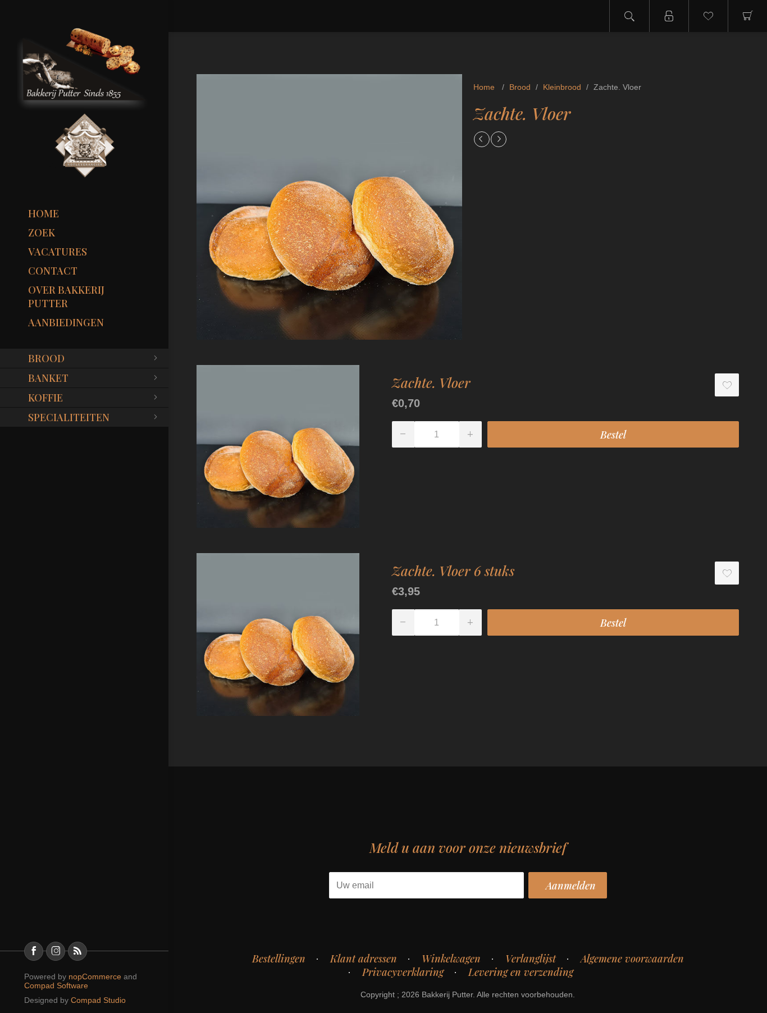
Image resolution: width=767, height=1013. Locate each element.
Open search (629, 16)
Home (43, 213)
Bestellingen (278, 958)
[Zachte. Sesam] (498, 139)
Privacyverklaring (403, 972)
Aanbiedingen (66, 322)
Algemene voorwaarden (632, 958)
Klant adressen (363, 958)
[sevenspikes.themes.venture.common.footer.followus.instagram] (55, 951)
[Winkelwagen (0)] (747, 16)
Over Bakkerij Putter (66, 296)
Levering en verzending (520, 972)
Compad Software (56, 985)
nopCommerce (95, 976)
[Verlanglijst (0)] (708, 16)
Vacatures (57, 251)
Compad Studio (98, 1000)
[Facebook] (33, 951)
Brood (46, 358)
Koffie (45, 397)
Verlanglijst (530, 958)
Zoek (41, 232)
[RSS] (77, 951)
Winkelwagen (451, 958)
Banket (48, 378)
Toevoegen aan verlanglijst (727, 384)
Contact (52, 270)
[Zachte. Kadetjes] (482, 139)
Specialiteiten (68, 417)
